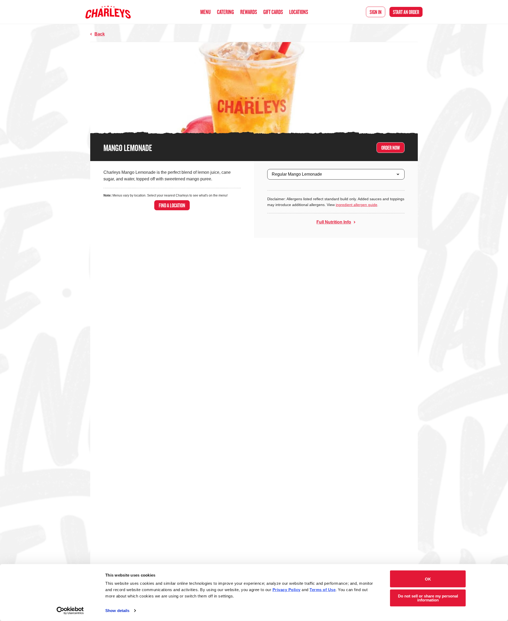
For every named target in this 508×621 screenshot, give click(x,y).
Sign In (376, 11)
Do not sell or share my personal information (428, 597)
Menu (205, 12)
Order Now (390, 147)
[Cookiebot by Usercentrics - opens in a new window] (70, 611)
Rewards (248, 12)
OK (428, 579)
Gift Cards (273, 12)
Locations (298, 12)
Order (406, 11)
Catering (225, 12)
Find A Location (172, 205)
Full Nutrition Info (333, 222)
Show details (117, 610)
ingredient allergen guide (356, 205)
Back (99, 34)
